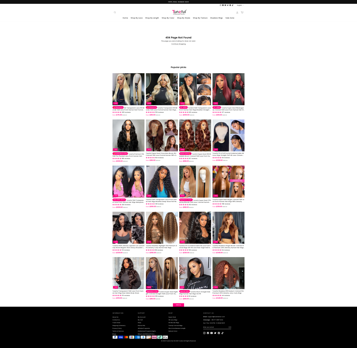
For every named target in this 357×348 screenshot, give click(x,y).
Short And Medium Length (177, 328)
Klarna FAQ (141, 325)
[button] (117, 112)
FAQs (139, 322)
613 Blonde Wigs (174, 322)
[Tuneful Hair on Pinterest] (219, 333)
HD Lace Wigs (173, 320)
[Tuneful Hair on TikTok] (222, 333)
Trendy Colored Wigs (175, 325)
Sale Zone (230, 18)
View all (178, 305)
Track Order (116, 322)
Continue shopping (178, 44)
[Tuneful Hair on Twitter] (215, 333)
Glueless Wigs (216, 18)
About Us (115, 317)
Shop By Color (168, 18)
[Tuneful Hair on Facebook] (208, 333)
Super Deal (172, 317)
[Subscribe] (230, 327)
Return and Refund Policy (146, 334)
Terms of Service (118, 331)
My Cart (140, 320)
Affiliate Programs (144, 328)
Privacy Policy (117, 328)
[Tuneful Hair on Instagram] (204, 333)
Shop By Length (152, 18)
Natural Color (173, 331)
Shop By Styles (183, 18)
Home (125, 18)
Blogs (114, 334)
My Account (142, 317)
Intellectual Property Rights (147, 331)
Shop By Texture (200, 18)
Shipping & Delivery (118, 325)
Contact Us (116, 320)
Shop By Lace (137, 18)
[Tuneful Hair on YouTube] (211, 333)
